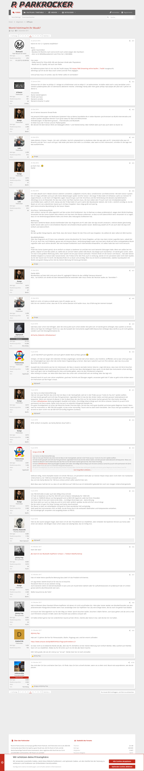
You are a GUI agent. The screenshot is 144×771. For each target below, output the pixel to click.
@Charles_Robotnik (37, 335)
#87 (133, 270)
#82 (133, 82)
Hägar (12, 31)
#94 (133, 491)
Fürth (27, 569)
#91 (133, 390)
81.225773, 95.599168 (22, 60)
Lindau (26, 103)
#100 (132, 662)
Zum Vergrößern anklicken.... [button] (83, 470)
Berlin (27, 131)
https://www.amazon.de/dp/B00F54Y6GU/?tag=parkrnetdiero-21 (53, 642)
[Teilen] (129, 41)
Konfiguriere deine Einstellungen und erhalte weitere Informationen (37, 767)
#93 (133, 448)
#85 (133, 163)
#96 (133, 547)
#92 (133, 420)
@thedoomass (50, 335)
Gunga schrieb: (37, 452)
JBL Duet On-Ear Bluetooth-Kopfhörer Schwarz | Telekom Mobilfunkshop (56, 554)
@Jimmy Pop (35, 633)
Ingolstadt (25, 374)
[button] (45, 12)
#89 (133, 324)
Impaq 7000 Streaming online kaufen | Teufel (88, 68)
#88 (133, 298)
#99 (133, 630)
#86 (133, 191)
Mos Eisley (25, 346)
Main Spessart (24, 541)
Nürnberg (26, 687)
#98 (133, 603)
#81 (133, 41)
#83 (133, 109)
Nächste (46, 36)
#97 (133, 575)
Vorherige (14, 36)
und (41, 686)
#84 (133, 137)
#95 (133, 519)
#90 (133, 352)
